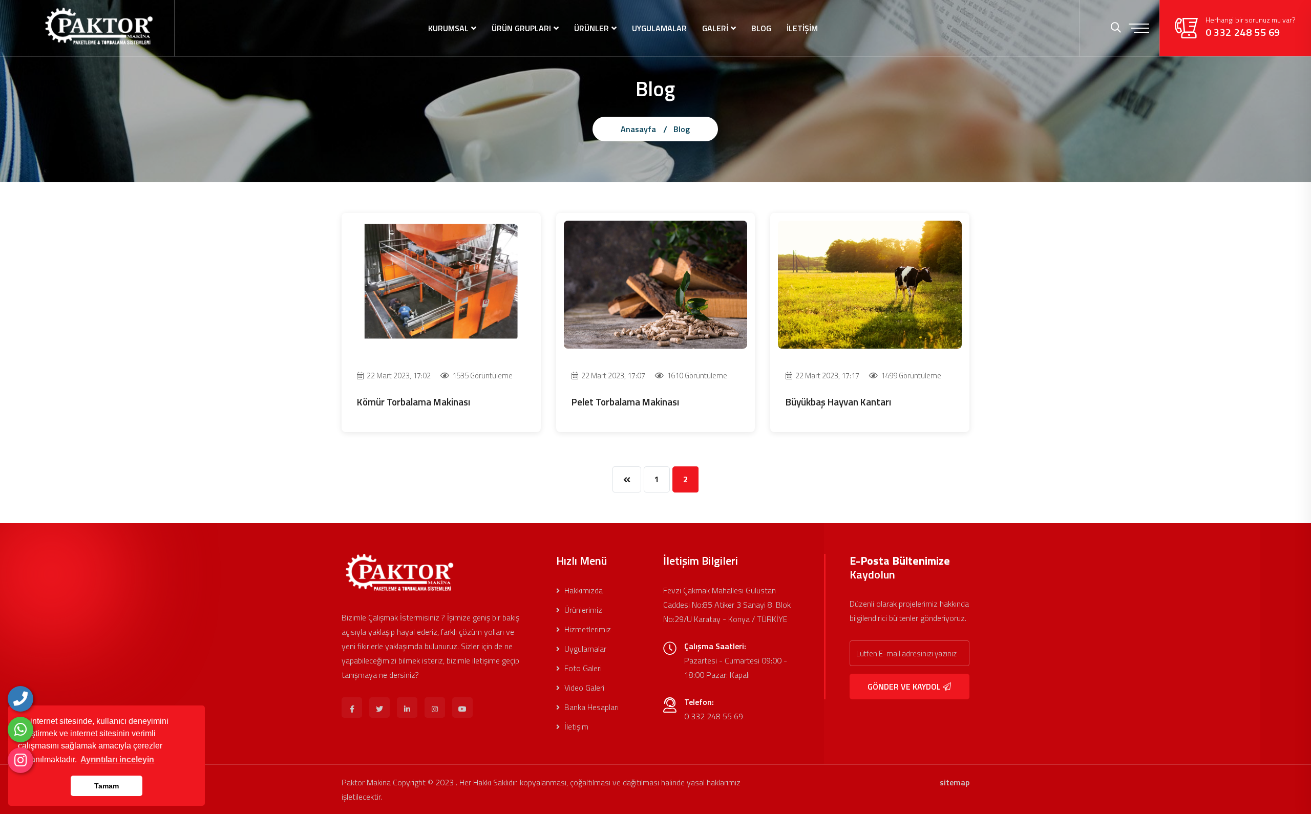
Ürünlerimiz (582, 610)
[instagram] (20, 760)
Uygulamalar (584, 648)
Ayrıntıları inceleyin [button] (117, 759)
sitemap (954, 782)
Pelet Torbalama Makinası (625, 401)
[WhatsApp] (20, 729)
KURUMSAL (448, 28)
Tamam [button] (106, 786)
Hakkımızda (582, 590)
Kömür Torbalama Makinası (413, 401)
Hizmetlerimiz (586, 629)
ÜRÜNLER (591, 28)
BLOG (761, 28)
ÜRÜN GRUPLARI (521, 28)
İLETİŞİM (802, 28)
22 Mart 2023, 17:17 (826, 375)
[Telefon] (20, 699)
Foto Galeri (582, 668)
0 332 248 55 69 (1243, 32)
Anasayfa (638, 129)
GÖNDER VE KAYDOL (905, 686)
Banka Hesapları (590, 707)
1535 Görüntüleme (482, 375)
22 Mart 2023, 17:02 (398, 375)
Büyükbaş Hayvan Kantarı (838, 401)
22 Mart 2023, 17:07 (612, 375)
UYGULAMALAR (659, 28)
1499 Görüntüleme (910, 375)
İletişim (575, 726)
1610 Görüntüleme (696, 375)
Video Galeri (583, 687)
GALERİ (715, 28)
